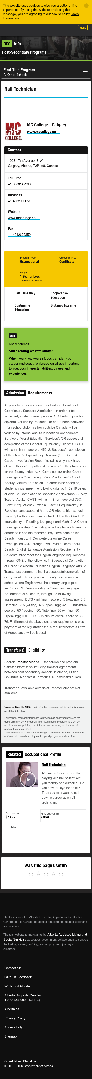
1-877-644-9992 (15, 999)
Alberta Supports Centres (22, 995)
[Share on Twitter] (7, 105)
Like (59, 29)
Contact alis (13, 967)
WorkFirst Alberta (17, 986)
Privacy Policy (14, 1018)
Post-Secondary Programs (24, 52)
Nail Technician (54, 764)
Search (70, 29)
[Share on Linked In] (33, 105)
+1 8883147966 (19, 184)
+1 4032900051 (19, 200)
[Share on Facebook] (20, 105)
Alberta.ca (11, 1008)
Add (48, 29)
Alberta (11, 29)
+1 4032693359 (19, 234)
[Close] (86, 5)
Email (46, 105)
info (12, 43)
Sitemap (10, 1036)
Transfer (27, 661)
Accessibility (13, 1027)
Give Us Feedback (18, 976)
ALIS (27, 29)
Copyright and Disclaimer (20, 1061)
